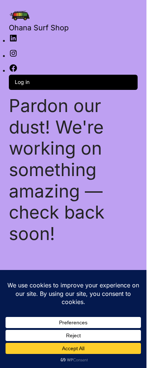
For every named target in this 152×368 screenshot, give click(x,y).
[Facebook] (13, 70)
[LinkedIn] (13, 40)
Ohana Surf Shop (39, 27)
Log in (22, 82)
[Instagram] (13, 56)
